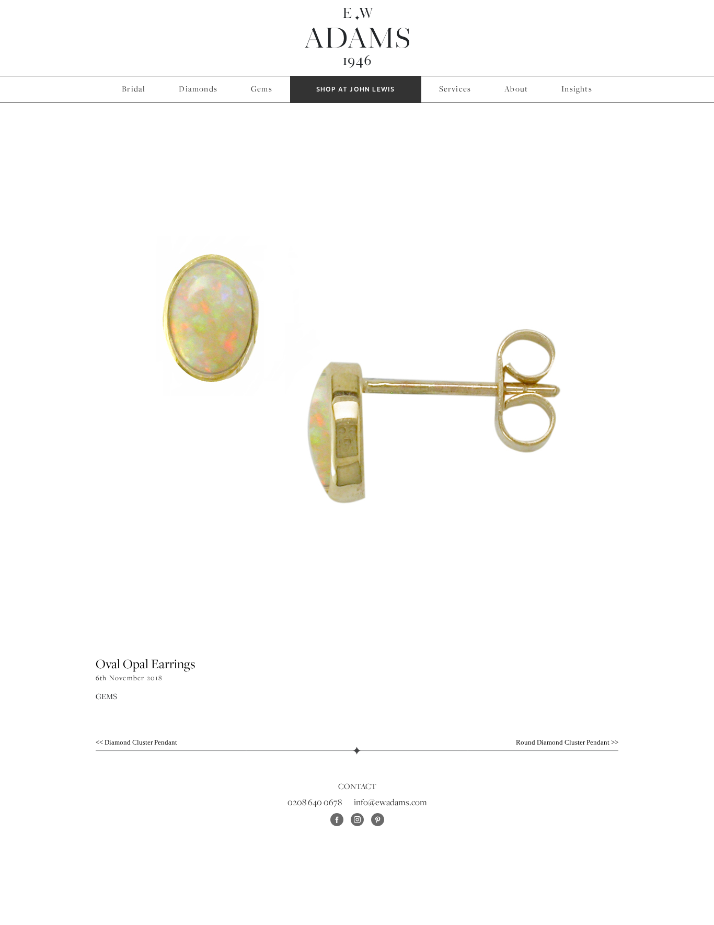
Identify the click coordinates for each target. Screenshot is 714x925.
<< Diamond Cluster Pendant (136, 742)
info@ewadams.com (390, 802)
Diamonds (198, 88)
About (516, 88)
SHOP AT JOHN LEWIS (355, 89)
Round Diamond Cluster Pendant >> (567, 742)
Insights (576, 88)
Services (455, 88)
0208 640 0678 (314, 802)
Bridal (133, 88)
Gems (261, 88)
